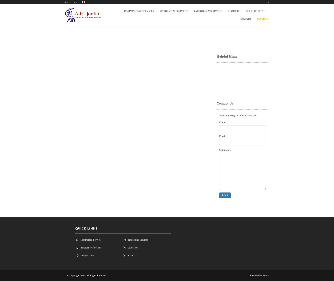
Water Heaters (223, 76)
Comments (224, 150)
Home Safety (223, 92)
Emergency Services (91, 247)
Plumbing (221, 68)
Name (222, 122)
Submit (225, 195)
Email (222, 136)
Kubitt (266, 275)
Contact (132, 255)
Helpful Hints (87, 255)
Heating (220, 84)
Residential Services (138, 240)
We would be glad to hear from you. (238, 115)
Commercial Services (91, 240)
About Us (133, 247)
